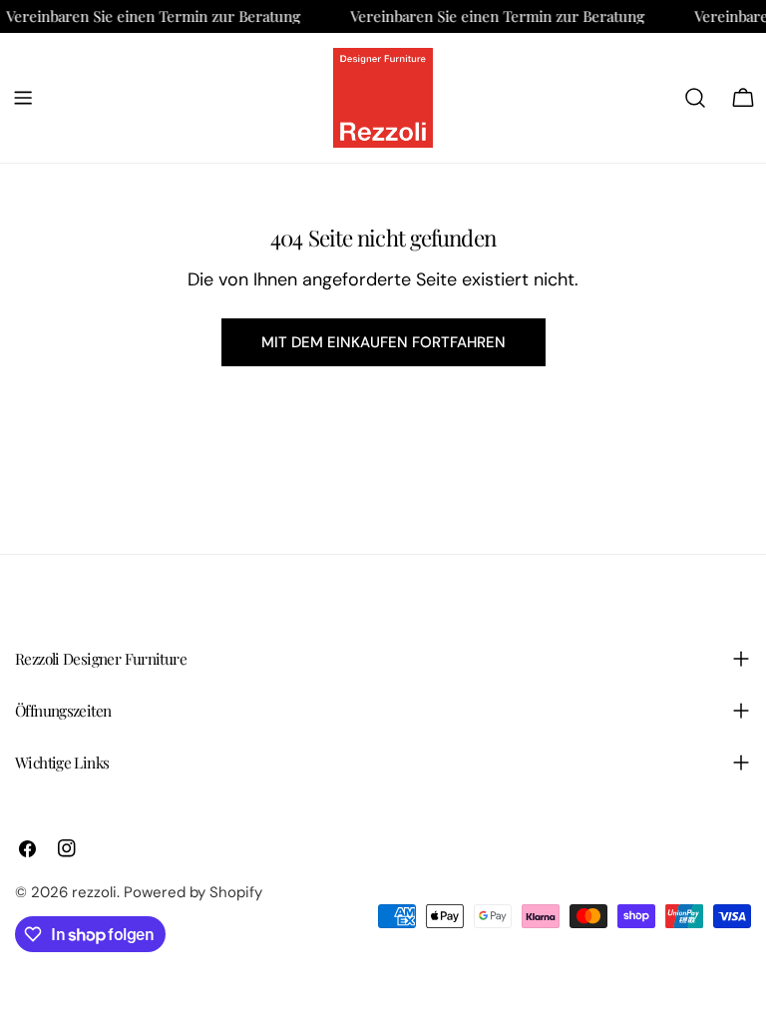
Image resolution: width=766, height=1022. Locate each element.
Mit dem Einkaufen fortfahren (383, 342)
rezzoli (94, 892)
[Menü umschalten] (23, 98)
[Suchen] (695, 98)
